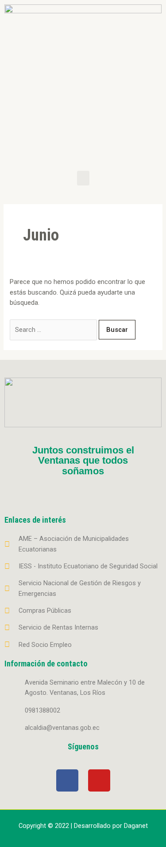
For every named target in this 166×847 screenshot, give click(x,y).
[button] (83, 178)
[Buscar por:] (54, 330)
